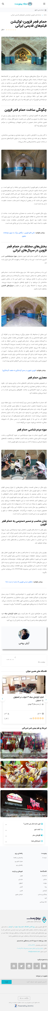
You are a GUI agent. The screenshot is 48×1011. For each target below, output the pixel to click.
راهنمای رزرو (19, 865)
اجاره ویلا (21, 927)
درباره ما (44, 858)
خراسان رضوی (19, 894)
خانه (45, 15)
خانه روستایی (43, 902)
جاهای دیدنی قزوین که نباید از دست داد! (19, 582)
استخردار (44, 876)
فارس (21, 891)
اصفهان (21, 883)
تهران (21, 876)
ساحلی (45, 879)
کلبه (46, 898)
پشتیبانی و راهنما (18, 858)
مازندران (20, 879)
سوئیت (45, 883)
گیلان (21, 887)
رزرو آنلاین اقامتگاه (30, 927)
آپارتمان (45, 891)
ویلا (46, 887)
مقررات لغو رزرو (19, 861)
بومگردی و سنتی (42, 894)
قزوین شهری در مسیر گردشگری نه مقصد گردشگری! (19, 370)
